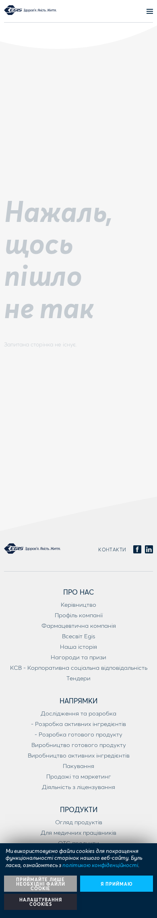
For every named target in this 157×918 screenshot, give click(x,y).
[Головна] (30, 10)
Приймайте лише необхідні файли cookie (40, 883)
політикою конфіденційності (100, 865)
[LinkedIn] (149, 549)
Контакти (112, 550)
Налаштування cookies (40, 902)
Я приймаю (117, 884)
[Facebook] (137, 549)
